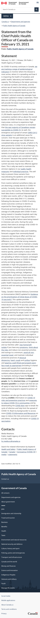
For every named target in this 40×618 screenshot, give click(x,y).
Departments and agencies (20, 22)
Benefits (4, 527)
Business (4, 522)
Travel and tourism (8, 518)
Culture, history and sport (10, 548)
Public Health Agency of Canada (14, 26)
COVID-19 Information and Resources (21, 413)
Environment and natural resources (14, 540)
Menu (6, 16)
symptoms (23, 347)
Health (3, 531)
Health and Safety (8, 449)
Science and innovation (9, 570)
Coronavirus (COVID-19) (26, 452)
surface (27, 360)
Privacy (3, 614)
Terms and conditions (9, 609)
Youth (3, 584)
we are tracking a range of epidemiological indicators (19, 69)
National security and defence (11, 544)
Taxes (3, 535)
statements (12, 454)
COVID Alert (20, 405)
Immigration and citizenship (11, 513)
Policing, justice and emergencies (13, 553)
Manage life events (8, 588)
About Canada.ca (7, 605)
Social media (5, 596)
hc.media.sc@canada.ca (10, 441)
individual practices (20, 171)
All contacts (5, 493)
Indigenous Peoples (8, 575)
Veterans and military (8, 579)
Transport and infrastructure (11, 557)
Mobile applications (8, 600)
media (3, 454)
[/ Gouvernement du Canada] (15, 3)
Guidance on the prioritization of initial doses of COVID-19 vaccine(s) (19, 297)
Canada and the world (9, 562)
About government (8, 502)
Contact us (5, 479)
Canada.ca (5, 22)
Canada (12, 452)
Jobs (2, 509)
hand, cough (15, 360)
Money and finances (8, 566)
